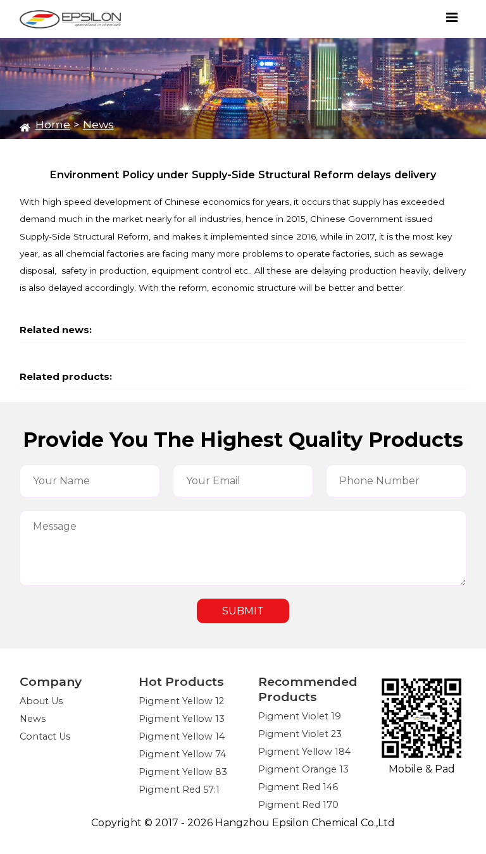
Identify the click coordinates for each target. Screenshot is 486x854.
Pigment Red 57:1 (179, 789)
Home (52, 124)
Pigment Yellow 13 (182, 718)
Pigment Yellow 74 (182, 754)
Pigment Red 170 (298, 804)
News (98, 124)
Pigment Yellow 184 (304, 751)
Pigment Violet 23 (300, 734)
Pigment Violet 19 (299, 716)
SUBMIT (243, 611)
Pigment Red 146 (298, 787)
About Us (41, 701)
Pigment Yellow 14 (182, 736)
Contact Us (45, 736)
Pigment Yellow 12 (181, 701)
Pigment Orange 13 (303, 769)
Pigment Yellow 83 (183, 772)
